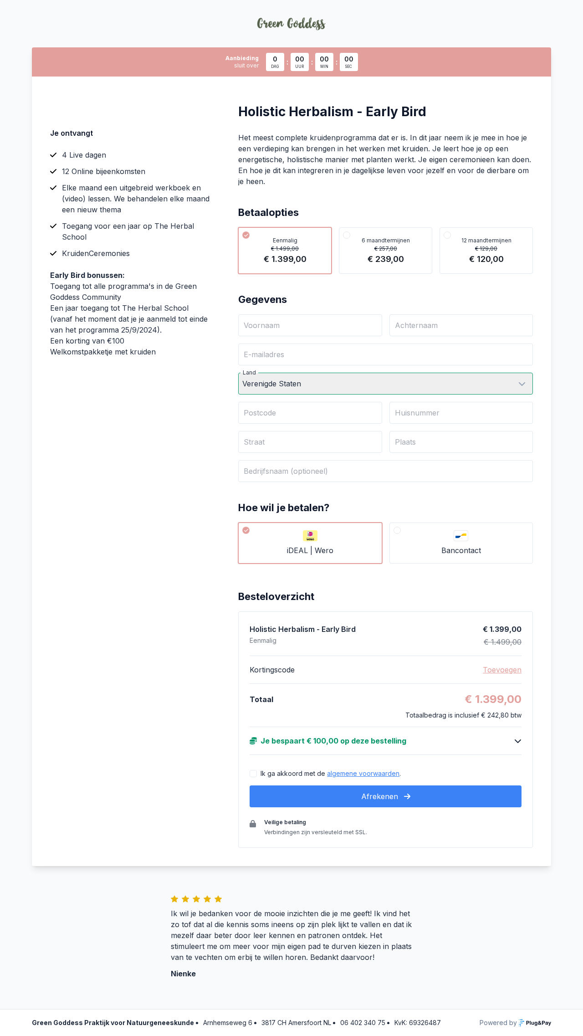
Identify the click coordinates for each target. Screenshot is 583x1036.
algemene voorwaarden (363, 773)
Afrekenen (380, 796)
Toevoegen (502, 669)
